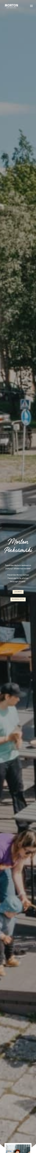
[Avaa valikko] (31, 6)
